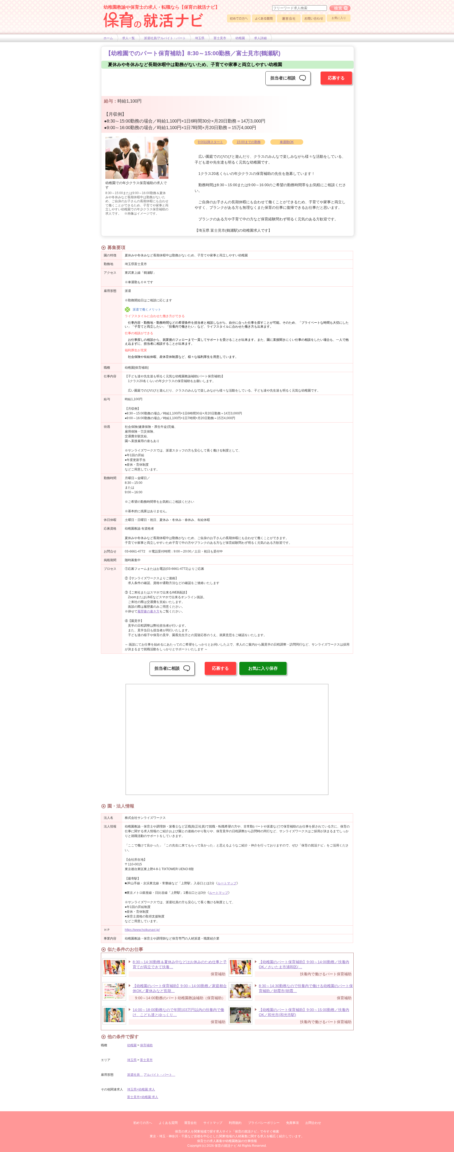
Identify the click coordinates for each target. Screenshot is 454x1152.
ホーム (108, 38)
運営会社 (289, 18)
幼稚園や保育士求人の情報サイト (153, 20)
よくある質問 (264, 18)
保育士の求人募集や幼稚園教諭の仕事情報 (227, 1141)
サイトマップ (212, 1123)
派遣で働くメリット (147, 309)
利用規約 (235, 1123)
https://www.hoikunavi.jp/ (142, 930)
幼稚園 (240, 38)
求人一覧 (128, 38)
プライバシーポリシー (264, 1123)
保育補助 (146, 1045)
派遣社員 (135, 1075)
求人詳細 (260, 38)
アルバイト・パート (159, 1075)
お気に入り (339, 17)
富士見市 (220, 38)
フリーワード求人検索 (339, 8)
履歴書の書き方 (148, 611)
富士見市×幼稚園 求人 (142, 1097)
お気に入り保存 (263, 668)
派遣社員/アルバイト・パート (165, 38)
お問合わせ (313, 1123)
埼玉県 (199, 38)
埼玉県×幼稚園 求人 (141, 1089)
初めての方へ (239, 18)
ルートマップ (227, 883)
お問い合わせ (314, 18)
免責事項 (292, 1123)
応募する (336, 78)
